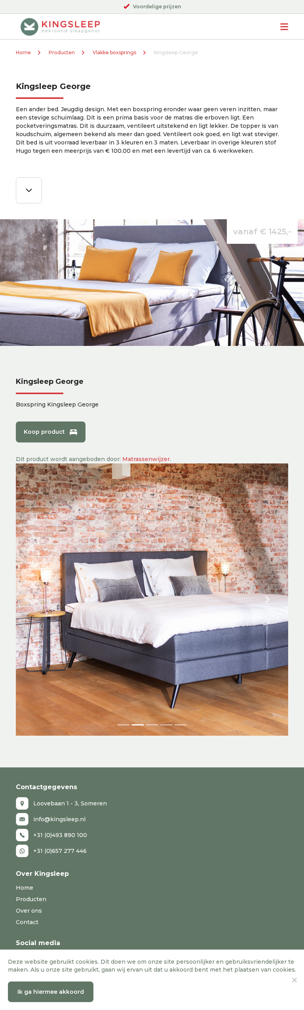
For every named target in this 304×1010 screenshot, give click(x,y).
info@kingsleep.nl (59, 819)
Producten (62, 52)
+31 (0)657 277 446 (60, 850)
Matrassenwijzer (146, 459)
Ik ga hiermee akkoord (50, 991)
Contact (27, 922)
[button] (36, 599)
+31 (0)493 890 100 (60, 835)
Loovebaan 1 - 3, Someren (70, 803)
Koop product (44, 431)
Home (23, 52)
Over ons (29, 910)
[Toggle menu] (284, 26)
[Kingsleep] (60, 26)
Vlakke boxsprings (114, 52)
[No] (294, 980)
